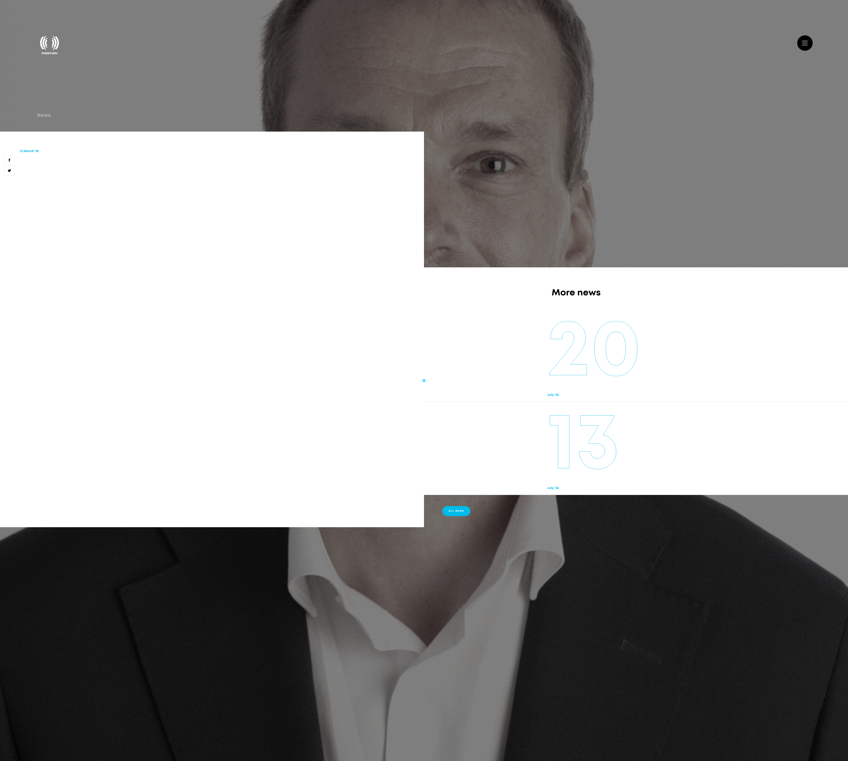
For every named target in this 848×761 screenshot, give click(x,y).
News (44, 115)
